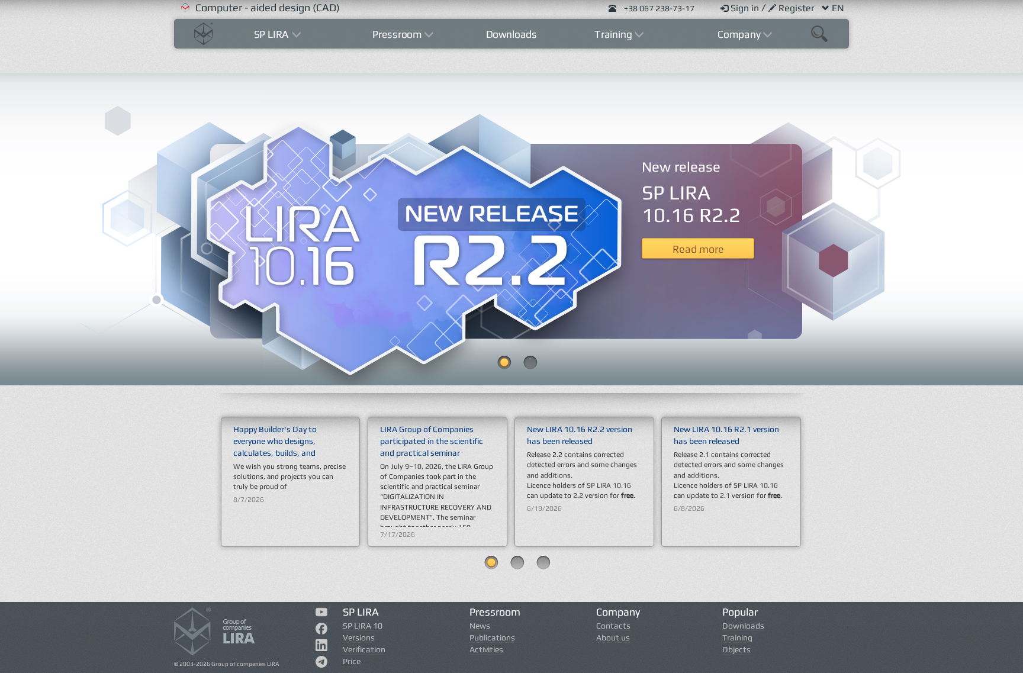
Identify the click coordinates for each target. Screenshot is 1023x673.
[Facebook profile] (322, 631)
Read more (698, 249)
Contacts (613, 625)
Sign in (746, 8)
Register (797, 8)
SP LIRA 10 (362, 625)
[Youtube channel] (322, 613)
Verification (364, 649)
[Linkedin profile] (322, 647)
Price (352, 661)
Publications (492, 637)
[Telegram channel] (322, 664)
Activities (486, 649)
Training (737, 637)
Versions (359, 637)
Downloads (511, 34)
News (479, 625)
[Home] (203, 32)
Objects (736, 649)
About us (613, 637)
